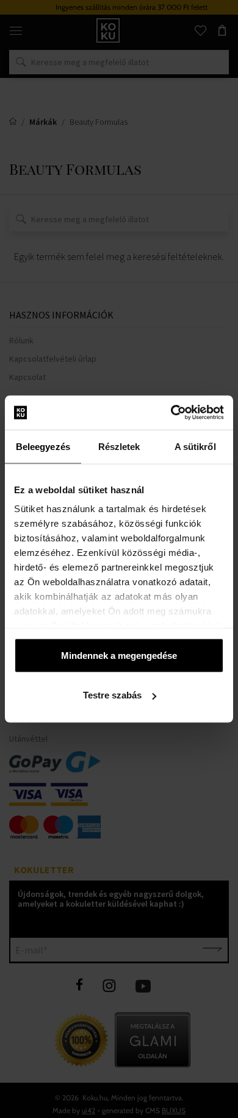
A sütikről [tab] (195, 446)
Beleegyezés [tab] (43, 446)
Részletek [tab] (119, 446)
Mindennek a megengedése (119, 655)
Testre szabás (112, 695)
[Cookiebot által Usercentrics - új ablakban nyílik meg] (171, 413)
